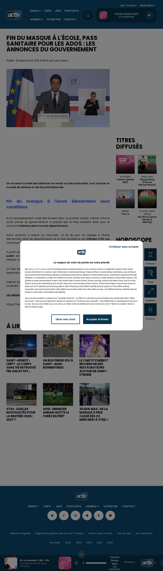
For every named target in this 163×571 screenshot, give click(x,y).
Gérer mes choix (65, 319)
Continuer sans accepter (124, 246)
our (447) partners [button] (40, 269)
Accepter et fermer (97, 319)
